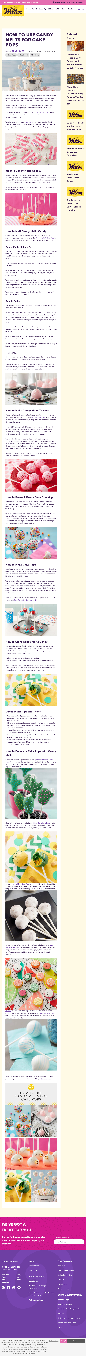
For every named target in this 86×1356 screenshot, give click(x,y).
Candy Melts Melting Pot (45, 238)
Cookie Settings (54, 1341)
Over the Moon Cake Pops (20, 884)
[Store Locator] (83, 9)
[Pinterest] (23, 51)
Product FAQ (34, 1266)
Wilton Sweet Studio (66, 1270)
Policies (61, 1313)
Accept (63, 1341)
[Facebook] (13, 51)
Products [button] (30, 9)
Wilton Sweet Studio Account (69, 2)
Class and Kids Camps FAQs (69, 1309)
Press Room (62, 1284)
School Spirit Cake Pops (41, 823)
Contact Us (33, 1270)
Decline (75, 1341)
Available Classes (65, 1304)
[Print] (20, 51)
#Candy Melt (23, 55)
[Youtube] (19, 1287)
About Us (61, 1266)
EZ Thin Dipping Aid (38, 417)
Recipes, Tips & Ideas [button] (45, 9)
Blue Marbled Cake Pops (45, 1013)
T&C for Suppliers (36, 1300)
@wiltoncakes (46, 1079)
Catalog (61, 1327)
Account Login (63, 1300)
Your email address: (62, 1238)
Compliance (33, 1281)
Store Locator (63, 1289)
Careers (61, 1280)
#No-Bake (35, 55)
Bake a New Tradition (29, 2)
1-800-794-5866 (10, 1261)
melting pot (30, 122)
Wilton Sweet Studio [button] (64, 9)
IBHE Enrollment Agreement (69, 1318)
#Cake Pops (11, 55)
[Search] (79, 9)
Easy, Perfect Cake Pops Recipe (26, 600)
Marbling (8, 1011)
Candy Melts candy (43, 112)
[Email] (16, 51)
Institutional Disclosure (67, 1323)
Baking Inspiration (65, 1275)
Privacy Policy (31, 1353)
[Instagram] (13, 1287)
